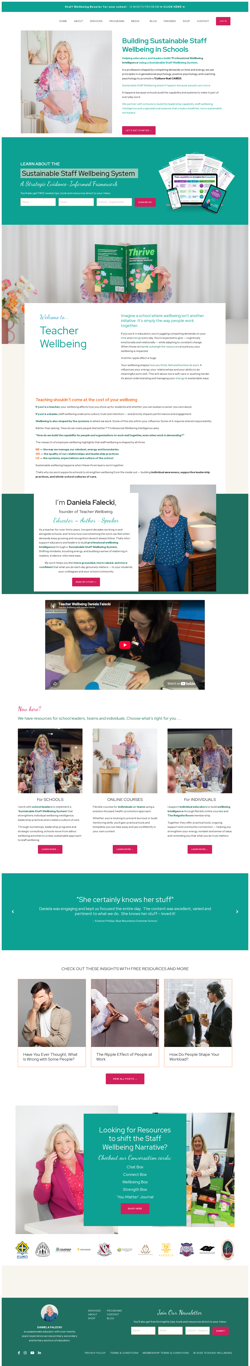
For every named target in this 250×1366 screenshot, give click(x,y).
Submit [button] (220, 1331)
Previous (12, 911)
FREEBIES (170, 21)
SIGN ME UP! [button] (145, 202)
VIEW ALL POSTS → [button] (125, 1078)
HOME (63, 21)
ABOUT (78, 21)
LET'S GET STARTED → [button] (139, 130)
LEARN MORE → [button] (50, 849)
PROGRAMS (117, 21)
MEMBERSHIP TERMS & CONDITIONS (166, 1352)
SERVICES (96, 21)
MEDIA (135, 21)
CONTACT (203, 21)
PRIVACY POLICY (95, 1352)
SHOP (186, 21)
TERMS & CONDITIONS (124, 1352)
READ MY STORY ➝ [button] (86, 582)
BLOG (153, 21)
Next (237, 911)
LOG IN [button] (223, 21)
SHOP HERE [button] (135, 1208)
